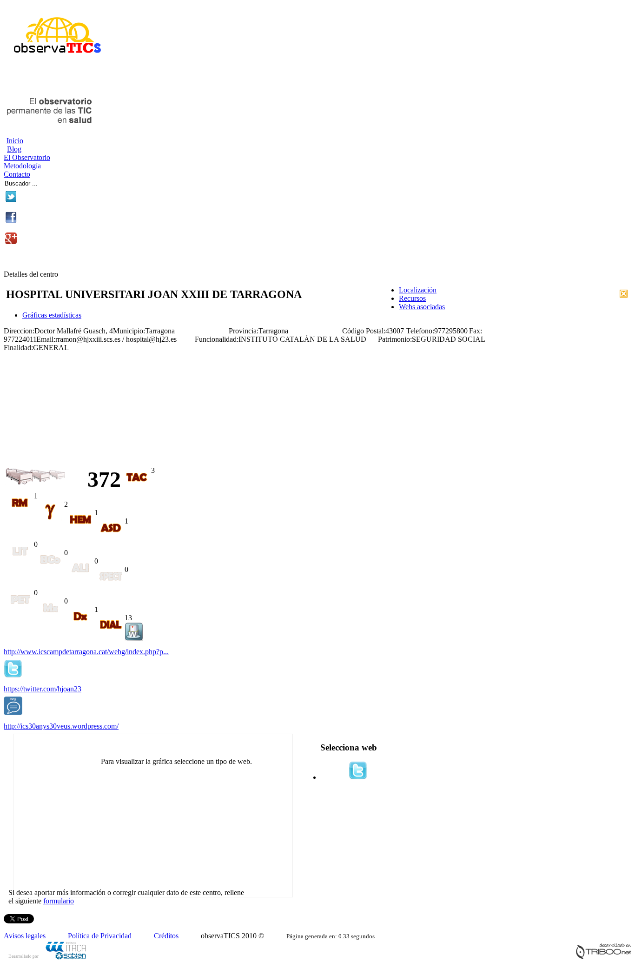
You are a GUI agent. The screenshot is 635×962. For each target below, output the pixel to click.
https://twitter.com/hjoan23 (42, 689)
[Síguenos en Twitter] (11, 200)
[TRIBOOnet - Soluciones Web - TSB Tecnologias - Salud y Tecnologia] (603, 957)
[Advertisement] (112, 78)
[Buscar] (70, 182)
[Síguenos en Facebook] (11, 221)
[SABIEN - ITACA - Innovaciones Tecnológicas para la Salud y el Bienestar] (66, 958)
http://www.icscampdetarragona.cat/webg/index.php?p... (86, 652)
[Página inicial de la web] (54, 57)
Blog (14, 149)
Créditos (166, 936)
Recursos (412, 298)
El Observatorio (27, 157)
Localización (418, 290)
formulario (58, 901)
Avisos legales (25, 936)
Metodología (22, 166)
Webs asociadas (422, 307)
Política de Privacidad (100, 936)
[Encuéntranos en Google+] (11, 241)
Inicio (15, 141)
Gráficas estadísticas (51, 315)
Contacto (17, 174)
